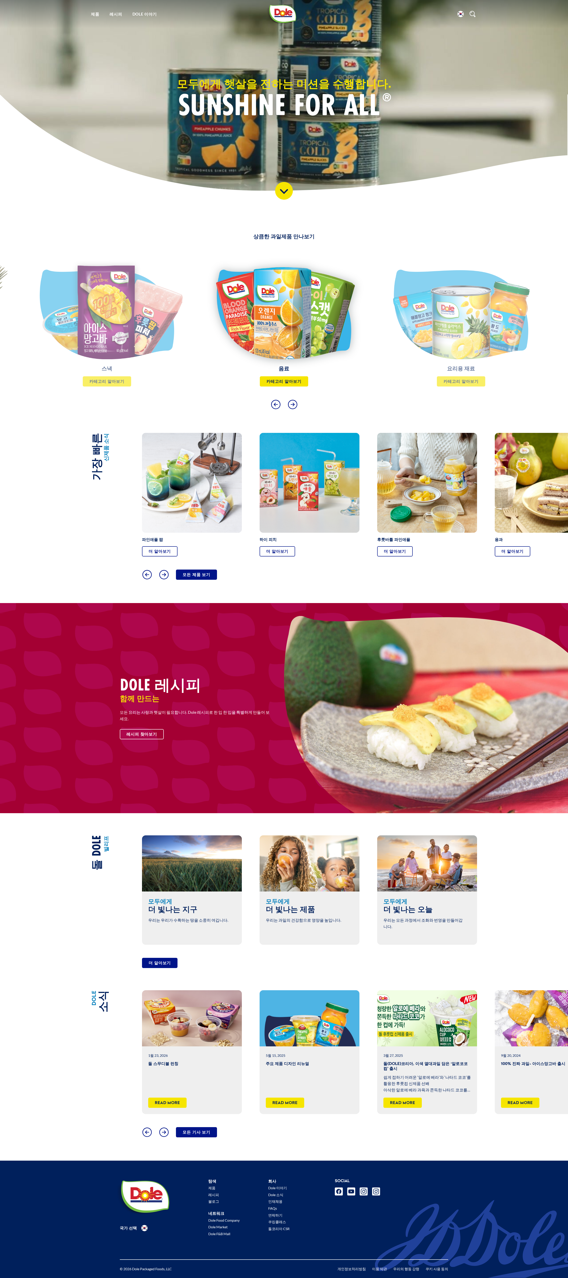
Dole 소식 (275, 1195)
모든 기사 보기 (196, 1132)
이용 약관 (379, 1269)
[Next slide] (293, 404)
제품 (95, 14)
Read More (167, 1103)
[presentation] (107, 309)
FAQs (272, 1208)
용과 (499, 539)
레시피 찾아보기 (141, 734)
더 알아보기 (160, 551)
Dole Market (218, 1227)
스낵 (461, 368)
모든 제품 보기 (196, 575)
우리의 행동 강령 (406, 1269)
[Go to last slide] (276, 404)
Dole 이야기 (144, 14)
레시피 (116, 14)
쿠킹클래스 (277, 1222)
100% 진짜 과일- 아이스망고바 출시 (533, 1064)
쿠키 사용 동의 (437, 1269)
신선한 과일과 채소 (284, 368)
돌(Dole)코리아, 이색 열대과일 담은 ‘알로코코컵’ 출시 (425, 1066)
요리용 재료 (107, 368)
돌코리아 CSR (279, 1229)
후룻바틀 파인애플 (393, 539)
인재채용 (275, 1201)
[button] (460, 14)
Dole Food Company (224, 1220)
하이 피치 (268, 539)
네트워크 (216, 1213)
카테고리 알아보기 (106, 381)
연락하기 (275, 1215)
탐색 (212, 1181)
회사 (272, 1181)
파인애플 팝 (152, 539)
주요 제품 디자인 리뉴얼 (287, 1064)
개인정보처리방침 (351, 1269)
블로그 (213, 1201)
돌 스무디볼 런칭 (163, 1064)
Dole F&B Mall (219, 1234)
